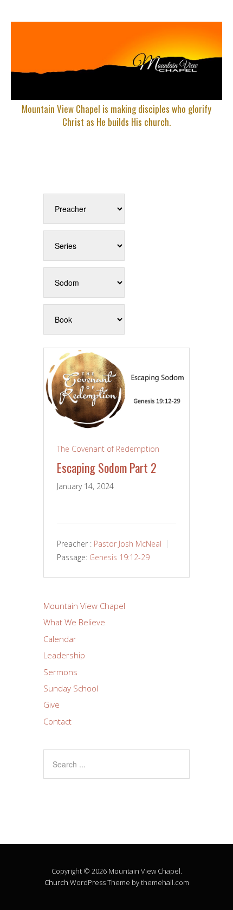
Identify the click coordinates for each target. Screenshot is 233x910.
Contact (57, 721)
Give (51, 704)
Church (56, 882)
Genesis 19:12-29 (119, 557)
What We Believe (74, 622)
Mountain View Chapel (84, 605)
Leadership (64, 655)
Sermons (60, 672)
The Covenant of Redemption (108, 449)
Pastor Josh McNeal (127, 544)
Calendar (59, 638)
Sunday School (70, 688)
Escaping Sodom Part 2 (107, 467)
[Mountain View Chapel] (116, 90)
